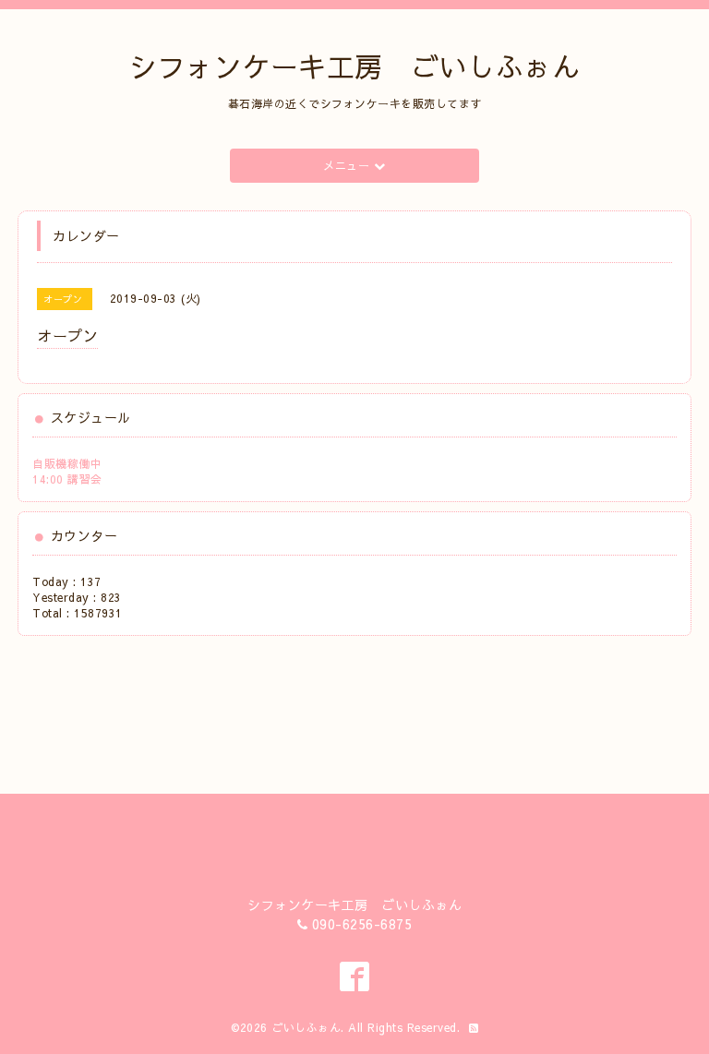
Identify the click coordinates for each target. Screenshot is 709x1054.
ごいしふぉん (306, 1027)
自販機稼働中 (67, 463)
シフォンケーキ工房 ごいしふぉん (354, 66)
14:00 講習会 (67, 479)
